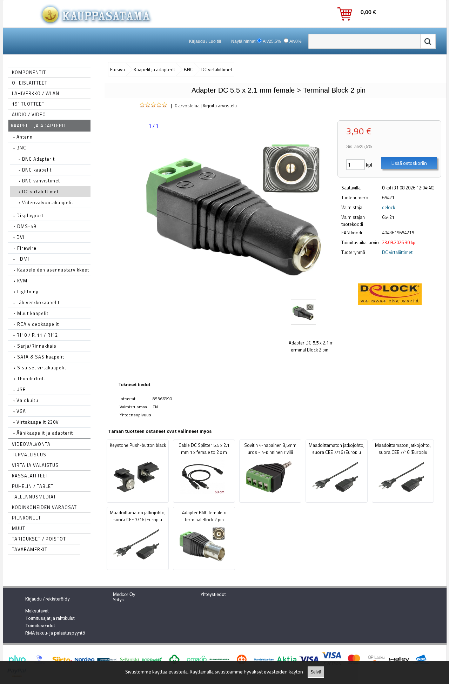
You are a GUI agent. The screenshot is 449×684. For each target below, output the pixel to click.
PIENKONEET (26, 517)
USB (20, 389)
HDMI (22, 258)
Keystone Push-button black (138, 445)
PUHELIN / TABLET (33, 486)
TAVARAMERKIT (29, 549)
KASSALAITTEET (30, 475)
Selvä (315, 672)
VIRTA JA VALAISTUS (35, 465)
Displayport (29, 215)
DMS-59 (25, 226)
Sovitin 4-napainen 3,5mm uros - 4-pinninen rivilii (270, 449)
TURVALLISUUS (29, 454)
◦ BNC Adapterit (37, 158)
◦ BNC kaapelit (35, 169)
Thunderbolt (29, 378)
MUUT (18, 528)
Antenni (24, 136)
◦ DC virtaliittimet (39, 191)
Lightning (26, 291)
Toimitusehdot (40, 625)
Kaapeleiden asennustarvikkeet (51, 269)
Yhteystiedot (213, 594)
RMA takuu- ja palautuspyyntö (55, 633)
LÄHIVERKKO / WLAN (35, 93)
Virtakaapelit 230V (37, 421)
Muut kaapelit (31, 313)
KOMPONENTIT (29, 72)
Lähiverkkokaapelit (37, 302)
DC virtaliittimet (397, 252)
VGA (20, 411)
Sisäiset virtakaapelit (40, 367)
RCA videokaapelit (36, 324)
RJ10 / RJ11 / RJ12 (36, 334)
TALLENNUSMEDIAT (34, 496)
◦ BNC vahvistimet (39, 180)
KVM (20, 280)
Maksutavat (37, 610)
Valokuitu (26, 400)
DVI (20, 237)
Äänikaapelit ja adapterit (44, 432)
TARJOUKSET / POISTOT (39, 538)
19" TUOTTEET (28, 103)
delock (388, 207)
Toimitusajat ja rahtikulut (50, 618)
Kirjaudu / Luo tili (205, 41)
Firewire (25, 248)
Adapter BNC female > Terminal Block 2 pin (204, 516)
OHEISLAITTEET (29, 82)
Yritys (118, 599)
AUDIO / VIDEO (29, 114)
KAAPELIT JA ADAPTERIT (38, 125)
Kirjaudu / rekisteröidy (47, 599)
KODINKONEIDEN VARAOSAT (44, 507)
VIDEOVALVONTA (31, 444)
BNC (20, 147)
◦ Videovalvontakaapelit (46, 202)
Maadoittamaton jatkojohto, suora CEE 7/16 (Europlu (336, 449)
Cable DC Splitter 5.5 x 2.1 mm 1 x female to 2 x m (204, 449)
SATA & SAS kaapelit (39, 356)
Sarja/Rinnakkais (35, 345)
